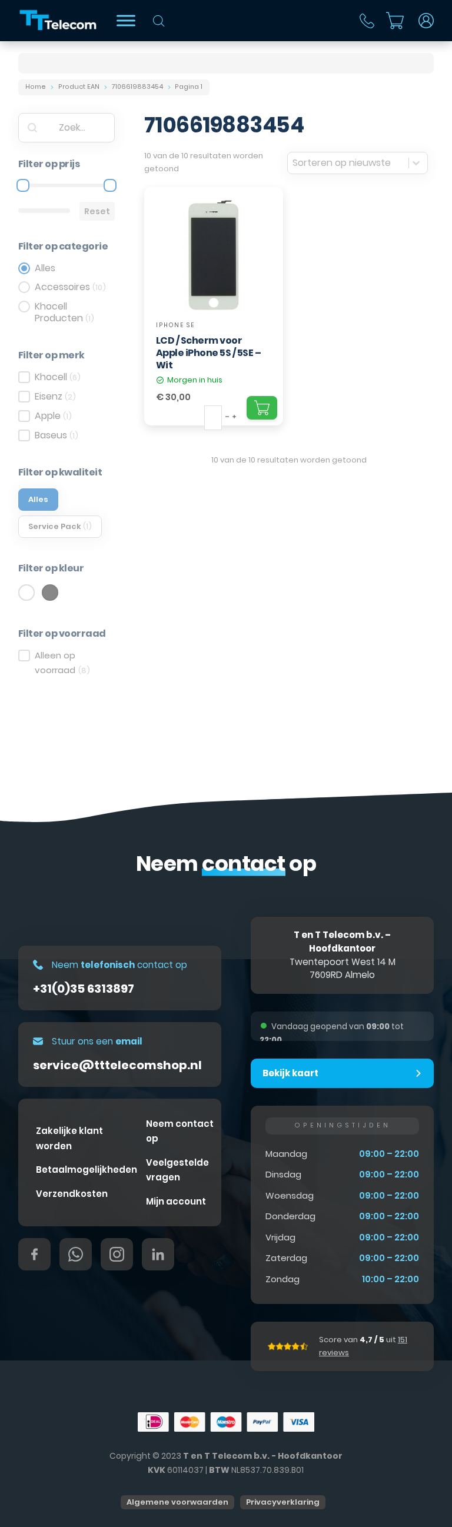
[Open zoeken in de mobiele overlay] (159, 20)
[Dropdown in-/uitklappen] (426, 20)
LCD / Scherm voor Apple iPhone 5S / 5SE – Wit (208, 353)
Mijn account (176, 1201)
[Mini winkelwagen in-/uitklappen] (395, 20)
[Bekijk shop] (126, 20)
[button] (342, 1073)
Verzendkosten (72, 1193)
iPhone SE (175, 325)
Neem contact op (180, 1131)
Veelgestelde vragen (177, 1170)
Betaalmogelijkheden (86, 1169)
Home (35, 86)
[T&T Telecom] (58, 20)
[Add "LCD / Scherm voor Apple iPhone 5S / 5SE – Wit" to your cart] (262, 407)
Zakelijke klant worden (69, 1138)
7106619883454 (137, 86)
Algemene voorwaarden (177, 1502)
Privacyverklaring (283, 1502)
